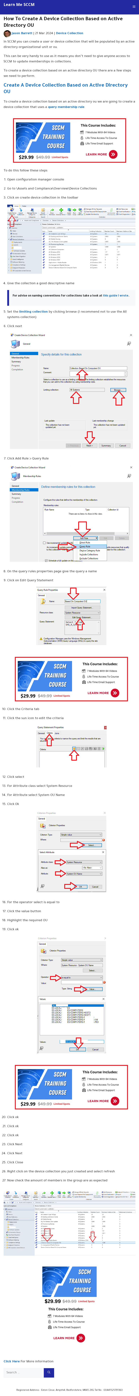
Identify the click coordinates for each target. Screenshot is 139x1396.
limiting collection (33, 312)
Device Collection (69, 33)
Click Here (12, 1362)
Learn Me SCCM (19, 5)
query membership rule (66, 107)
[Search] (49, 1373)
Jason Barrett (22, 33)
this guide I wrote (115, 296)
